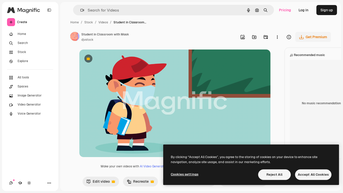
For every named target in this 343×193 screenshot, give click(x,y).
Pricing (285, 10)
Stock (88, 22)
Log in (303, 10)
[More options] (277, 37)
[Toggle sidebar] (49, 10)
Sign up (326, 10)
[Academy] (20, 183)
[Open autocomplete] (80, 10)
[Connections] (11, 183)
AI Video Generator (153, 166)
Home (74, 22)
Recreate (138, 182)
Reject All (274, 174)
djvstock (87, 40)
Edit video (98, 182)
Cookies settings (184, 174)
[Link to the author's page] (74, 37)
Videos (103, 22)
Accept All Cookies (313, 174)
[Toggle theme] (29, 183)
